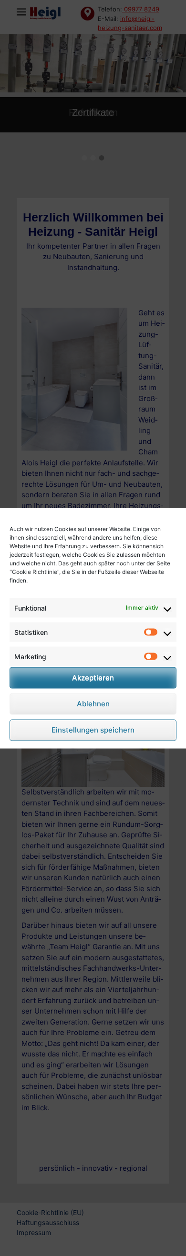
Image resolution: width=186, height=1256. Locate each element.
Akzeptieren (93, 677)
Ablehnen (93, 703)
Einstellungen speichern (93, 729)
